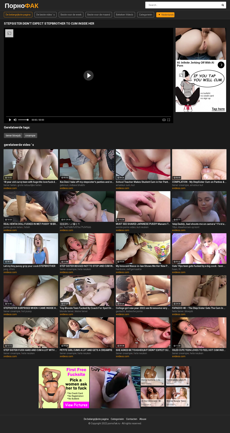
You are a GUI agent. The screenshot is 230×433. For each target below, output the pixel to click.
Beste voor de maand (98, 14)
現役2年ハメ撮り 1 (69, 224)
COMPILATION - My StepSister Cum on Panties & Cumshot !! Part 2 (199, 182)
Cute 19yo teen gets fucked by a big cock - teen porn (199, 266)
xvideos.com (10, 188)
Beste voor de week (71, 14)
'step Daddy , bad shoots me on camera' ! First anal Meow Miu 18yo (199, 224)
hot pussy (26, 311)
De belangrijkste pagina (18, 14)
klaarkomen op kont (188, 227)
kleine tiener (81, 311)
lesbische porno (134, 311)
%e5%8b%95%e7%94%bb (77, 227)
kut (133, 185)
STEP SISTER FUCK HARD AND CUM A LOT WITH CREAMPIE (31, 350)
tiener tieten (10, 185)
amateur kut (196, 185)
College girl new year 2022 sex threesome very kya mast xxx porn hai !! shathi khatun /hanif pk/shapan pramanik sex (143, 308)
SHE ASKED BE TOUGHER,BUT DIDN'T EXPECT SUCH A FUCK (143, 350)
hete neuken (84, 269)
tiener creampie (180, 185)
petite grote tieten (13, 227)
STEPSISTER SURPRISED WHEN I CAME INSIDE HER (31, 308)
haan (174, 269)
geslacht (120, 311)
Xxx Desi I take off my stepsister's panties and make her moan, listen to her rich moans (87, 182)
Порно (13, 6)
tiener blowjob (13, 135)
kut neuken (143, 227)
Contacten (131, 419)
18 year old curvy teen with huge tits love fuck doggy (31, 182)
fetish (27, 227)
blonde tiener (67, 311)
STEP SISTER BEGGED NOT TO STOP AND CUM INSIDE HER (87, 266)
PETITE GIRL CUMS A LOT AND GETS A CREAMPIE (86, 350)
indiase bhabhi (77, 185)
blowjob (189, 311)
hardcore (120, 269)
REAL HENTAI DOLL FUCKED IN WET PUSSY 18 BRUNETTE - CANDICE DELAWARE (31, 224)
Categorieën (145, 14)
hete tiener (178, 311)
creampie (30, 135)
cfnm (12, 269)
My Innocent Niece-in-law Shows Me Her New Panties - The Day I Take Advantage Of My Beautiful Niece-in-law (143, 266)
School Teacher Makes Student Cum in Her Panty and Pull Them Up (143, 182)
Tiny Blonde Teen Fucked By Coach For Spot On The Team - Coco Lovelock (87, 308)
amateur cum (123, 185)
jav (61, 227)
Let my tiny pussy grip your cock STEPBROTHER (29, 266)
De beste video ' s (45, 14)
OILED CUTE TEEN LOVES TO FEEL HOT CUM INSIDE (199, 350)
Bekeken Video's (124, 14)
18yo (174, 227)
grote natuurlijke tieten (30, 185)
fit (179, 269)
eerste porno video (126, 227)
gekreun (64, 185)
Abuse (142, 419)
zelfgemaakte (134, 269)
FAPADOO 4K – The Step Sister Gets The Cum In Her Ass (199, 308)
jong (6, 269)
